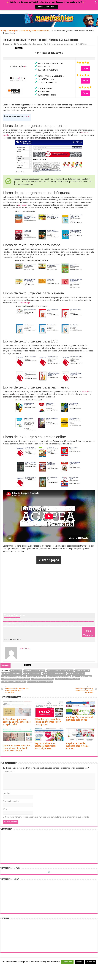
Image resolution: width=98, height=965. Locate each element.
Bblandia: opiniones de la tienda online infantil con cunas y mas (48, 722)
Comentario (9, 771)
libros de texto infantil (32, 673)
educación (22, 205)
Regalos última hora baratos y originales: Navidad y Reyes (45, 746)
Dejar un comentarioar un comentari (60, 44)
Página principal (9, 31)
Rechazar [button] (79, 962)
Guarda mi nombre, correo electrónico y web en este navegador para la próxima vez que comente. (47, 817)
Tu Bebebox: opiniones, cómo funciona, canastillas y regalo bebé (17, 722)
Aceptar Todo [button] (67, 962)
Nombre (7, 793)
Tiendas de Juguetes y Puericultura (34, 31)
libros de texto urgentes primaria (40, 682)
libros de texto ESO (82, 671)
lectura (85, 391)
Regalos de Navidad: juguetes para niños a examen (77, 746)
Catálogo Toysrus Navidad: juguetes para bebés (79, 718)
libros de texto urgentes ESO (43, 679)
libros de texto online (76, 673)
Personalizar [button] (90, 962)
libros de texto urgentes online (14, 682)
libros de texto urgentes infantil (67, 679)
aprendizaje (25, 303)
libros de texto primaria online (59, 676)
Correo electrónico (11, 801)
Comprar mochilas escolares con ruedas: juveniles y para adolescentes (16, 689)
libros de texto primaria (36, 676)
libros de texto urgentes (82, 676)
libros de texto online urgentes (14, 676)
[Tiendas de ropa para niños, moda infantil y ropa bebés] (49, 18)
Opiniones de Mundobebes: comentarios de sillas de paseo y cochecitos (17, 748)
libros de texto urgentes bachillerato (16, 679)
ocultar (26, 116)
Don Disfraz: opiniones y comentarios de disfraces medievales (84, 689)
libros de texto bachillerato (34, 671)
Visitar (85, 68)
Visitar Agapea (49, 560)
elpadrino (8, 44)
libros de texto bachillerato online (60, 671)
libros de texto (16, 671)
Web (5, 809)
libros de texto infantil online (54, 673)
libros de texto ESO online (12, 673)
